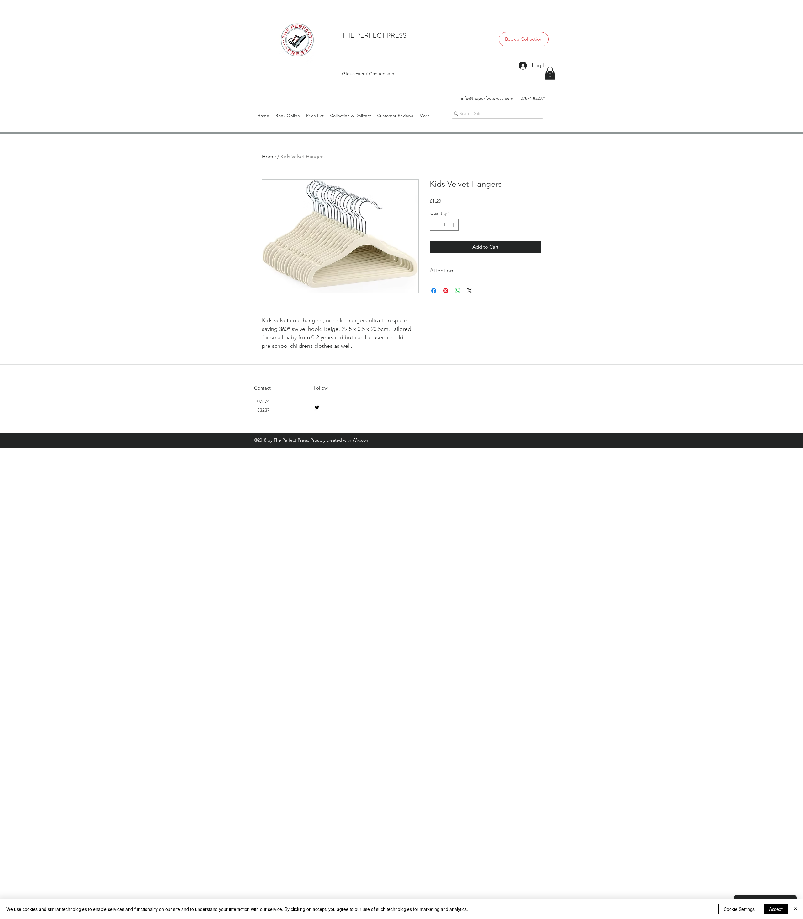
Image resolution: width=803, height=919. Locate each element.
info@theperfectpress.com (487, 98)
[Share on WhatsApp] (457, 290)
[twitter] (317, 407)
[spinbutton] (444, 224)
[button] (550, 73)
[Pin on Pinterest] (445, 290)
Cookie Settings (739, 909)
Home (269, 156)
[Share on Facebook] (434, 290)
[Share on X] (469, 290)
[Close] (795, 909)
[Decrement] (435, 224)
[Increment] (454, 224)
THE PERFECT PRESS (374, 35)
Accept (776, 909)
